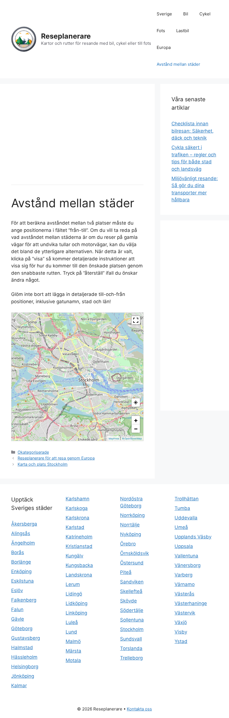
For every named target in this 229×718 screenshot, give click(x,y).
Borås (17, 552)
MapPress (114, 438)
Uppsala (184, 546)
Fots (161, 30)
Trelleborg (131, 658)
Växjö (181, 622)
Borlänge (21, 562)
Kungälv (74, 556)
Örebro (128, 544)
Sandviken (132, 582)
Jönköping (22, 676)
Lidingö (74, 594)
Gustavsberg (25, 638)
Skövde (128, 601)
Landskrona (79, 575)
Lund (71, 632)
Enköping (21, 571)
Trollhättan (187, 499)
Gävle (17, 619)
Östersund (132, 563)
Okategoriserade (33, 452)
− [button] (136, 428)
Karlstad (75, 527)
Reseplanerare (66, 36)
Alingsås (20, 533)
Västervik (185, 613)
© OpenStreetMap (132, 438)
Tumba (182, 508)
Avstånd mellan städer (178, 64)
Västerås (184, 594)
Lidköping (76, 603)
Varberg (183, 575)
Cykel (205, 14)
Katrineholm (79, 537)
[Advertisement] (77, 134)
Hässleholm (24, 657)
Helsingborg (24, 666)
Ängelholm (23, 543)
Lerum (73, 584)
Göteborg (21, 628)
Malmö (73, 641)
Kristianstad (79, 546)
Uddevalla (186, 518)
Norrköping (132, 515)
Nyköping (130, 534)
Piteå (126, 572)
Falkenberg (23, 600)
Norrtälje (130, 525)
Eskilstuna (22, 581)
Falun (17, 609)
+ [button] (136, 420)
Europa (164, 47)
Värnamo (185, 584)
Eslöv (17, 590)
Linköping (76, 613)
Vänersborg (188, 565)
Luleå (72, 622)
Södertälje (131, 610)
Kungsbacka (79, 565)
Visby (181, 632)
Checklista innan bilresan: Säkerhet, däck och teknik (192, 131)
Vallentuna (186, 556)
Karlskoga (77, 508)
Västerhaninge (191, 603)
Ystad (181, 641)
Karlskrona (77, 518)
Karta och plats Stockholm (43, 464)
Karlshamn (77, 499)
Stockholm (132, 629)
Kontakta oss (139, 709)
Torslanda (131, 648)
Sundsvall (131, 639)
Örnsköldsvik (134, 553)
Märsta (73, 651)
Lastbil (182, 30)
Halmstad (22, 647)
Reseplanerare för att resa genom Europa (56, 458)
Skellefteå (131, 591)
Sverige (164, 14)
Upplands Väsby (193, 537)
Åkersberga (24, 524)
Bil (185, 14)
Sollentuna (132, 620)
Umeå (181, 527)
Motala (73, 660)
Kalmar (19, 685)
